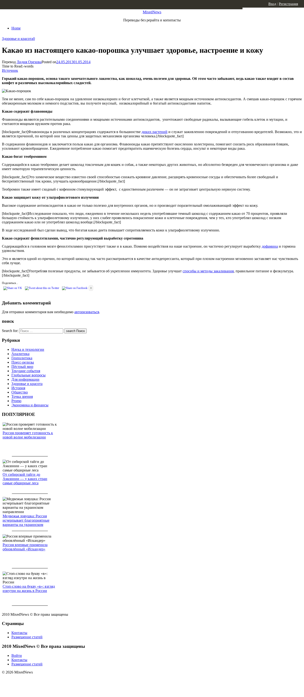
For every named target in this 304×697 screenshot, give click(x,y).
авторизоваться (86, 312)
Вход (272, 4)
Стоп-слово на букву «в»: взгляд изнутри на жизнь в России (29, 588)
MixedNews (152, 12)
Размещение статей (27, 637)
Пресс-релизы (22, 362)
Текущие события (25, 371)
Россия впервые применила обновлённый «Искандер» (25, 547)
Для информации (25, 379)
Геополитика (21, 358)
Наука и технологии (27, 349)
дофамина (270, 246)
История (18, 388)
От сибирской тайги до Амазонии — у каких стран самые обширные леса (25, 478)
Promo (16, 401)
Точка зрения (22, 396)
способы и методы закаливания (208, 271)
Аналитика (20, 354)
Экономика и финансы (29, 405)
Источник (10, 70)
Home (16, 28)
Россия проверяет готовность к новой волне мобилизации (28, 435)
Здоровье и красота (17, 39)
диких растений (154, 132)
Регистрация (288, 4)
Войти (16, 656)
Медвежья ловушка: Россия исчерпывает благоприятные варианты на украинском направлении (26, 522)
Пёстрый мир (22, 367)
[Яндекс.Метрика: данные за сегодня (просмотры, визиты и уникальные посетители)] (39, 680)
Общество (19, 392)
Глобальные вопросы (28, 375)
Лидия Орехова (29, 62)
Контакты (19, 633)
